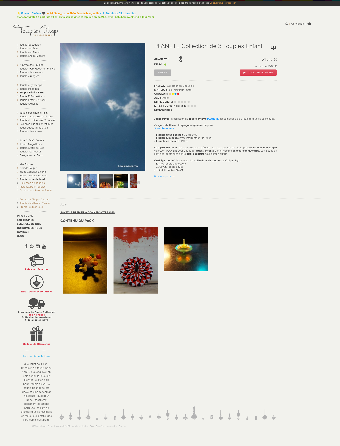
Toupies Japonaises (31, 72)
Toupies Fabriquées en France (37, 68)
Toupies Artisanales (31, 131)
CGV (92, 426)
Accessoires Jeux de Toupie (36, 190)
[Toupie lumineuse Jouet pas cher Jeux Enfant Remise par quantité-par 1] (186, 270)
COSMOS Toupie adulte (169, 166)
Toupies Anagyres (30, 76)
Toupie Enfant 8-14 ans (33, 100)
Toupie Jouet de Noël (32, 179)
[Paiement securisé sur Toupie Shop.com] (36, 271)
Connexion (297, 23)
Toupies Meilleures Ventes (35, 203)
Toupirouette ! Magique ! (34, 127)
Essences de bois (29, 224)
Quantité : (161, 59)
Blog (20, 236)
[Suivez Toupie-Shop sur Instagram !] (38, 246)
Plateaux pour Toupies (33, 186)
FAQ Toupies (25, 220)
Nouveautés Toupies (31, 64)
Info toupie (25, 216)
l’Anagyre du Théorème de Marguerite (76, 13)
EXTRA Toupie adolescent (171, 163)
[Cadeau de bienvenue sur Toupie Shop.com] (36, 345)
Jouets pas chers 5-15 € (34, 112)
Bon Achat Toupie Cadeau (35, 199)
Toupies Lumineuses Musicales (37, 120)
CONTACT (23, 232)
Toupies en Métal (29, 52)
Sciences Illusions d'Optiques (36, 124)
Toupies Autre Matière (32, 55)
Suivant (138, 182)
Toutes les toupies (30, 44)
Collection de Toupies (32, 183)
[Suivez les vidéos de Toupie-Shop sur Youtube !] (44, 246)
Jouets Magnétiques (31, 144)
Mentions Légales (80, 426)
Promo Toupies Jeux (31, 206)
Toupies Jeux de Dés (32, 147)
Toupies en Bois (29, 48)
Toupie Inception (29, 88)
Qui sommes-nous (29, 228)
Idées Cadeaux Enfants (33, 171)
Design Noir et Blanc (31, 155)
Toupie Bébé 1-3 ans (32, 92)
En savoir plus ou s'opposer (223, 3)
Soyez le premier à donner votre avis (87, 212)
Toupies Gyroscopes (32, 85)
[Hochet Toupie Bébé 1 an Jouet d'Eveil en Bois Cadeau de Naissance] (85, 292)
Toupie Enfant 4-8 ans (32, 96)
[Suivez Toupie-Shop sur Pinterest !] (31, 246)
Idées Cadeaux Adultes (33, 175)
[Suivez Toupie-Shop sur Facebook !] (26, 246)
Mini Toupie (26, 164)
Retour (163, 72)
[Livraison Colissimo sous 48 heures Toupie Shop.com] (36, 322)
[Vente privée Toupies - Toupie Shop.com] (36, 293)
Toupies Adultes (29, 103)
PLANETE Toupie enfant (169, 170)
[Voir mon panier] (309, 24)
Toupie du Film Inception (121, 13)
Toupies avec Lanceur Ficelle (36, 116)
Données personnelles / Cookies (111, 426)
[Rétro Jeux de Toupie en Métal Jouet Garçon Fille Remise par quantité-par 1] (136, 292)
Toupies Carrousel (30, 151)
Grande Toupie (28, 168)
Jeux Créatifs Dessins (32, 140)
